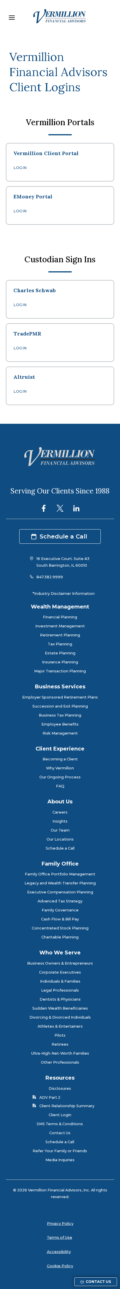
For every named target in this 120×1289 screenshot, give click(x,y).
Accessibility (59, 1251)
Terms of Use (59, 1237)
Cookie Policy (60, 1266)
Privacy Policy (60, 1223)
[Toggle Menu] (12, 18)
